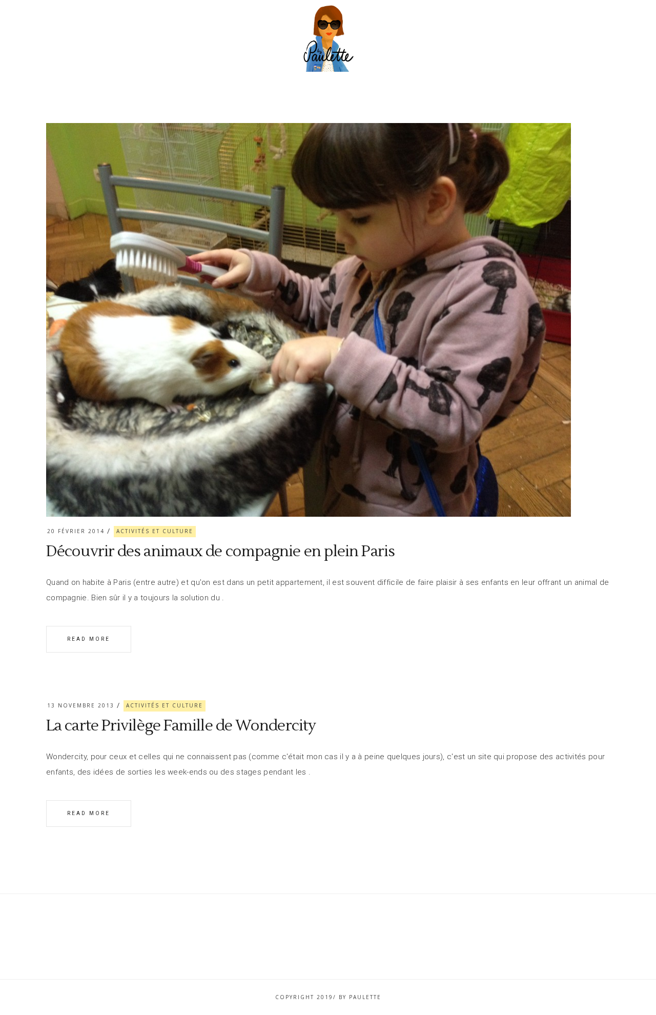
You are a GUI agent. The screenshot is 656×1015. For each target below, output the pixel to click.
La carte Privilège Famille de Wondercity (181, 726)
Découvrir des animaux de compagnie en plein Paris (220, 551)
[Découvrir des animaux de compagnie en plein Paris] (308, 320)
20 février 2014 (76, 531)
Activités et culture (154, 531)
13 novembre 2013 (80, 705)
